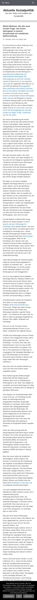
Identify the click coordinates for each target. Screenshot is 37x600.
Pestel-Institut (28, 236)
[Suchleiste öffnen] (33, 3)
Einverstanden (9, 596)
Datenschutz (28, 596)
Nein (19, 596)
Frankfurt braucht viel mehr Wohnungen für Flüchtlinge (16, 224)
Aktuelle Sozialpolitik (18, 10)
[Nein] (35, 590)
